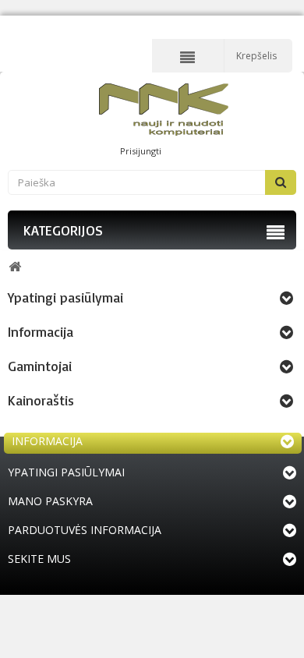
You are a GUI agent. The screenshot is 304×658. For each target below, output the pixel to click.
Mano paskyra (50, 501)
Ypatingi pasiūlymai (65, 297)
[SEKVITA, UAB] (163, 109)
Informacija (40, 331)
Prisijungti (140, 151)
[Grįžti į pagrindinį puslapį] (15, 267)
